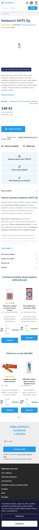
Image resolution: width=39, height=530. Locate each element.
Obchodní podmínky (9, 477)
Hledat (33, 8)
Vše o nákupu (6, 473)
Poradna (4, 489)
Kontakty (4, 497)
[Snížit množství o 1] (3, 121)
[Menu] (36, 3)
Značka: (28, 137)
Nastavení (19, 516)
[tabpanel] (10, 314)
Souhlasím (19, 523)
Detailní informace (7, 95)
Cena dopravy (6, 481)
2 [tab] (20, 417)
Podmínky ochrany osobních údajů (14, 485)
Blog (3, 493)
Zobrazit (9, 340)
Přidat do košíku (15, 129)
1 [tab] (18, 417)
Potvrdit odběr (19, 449)
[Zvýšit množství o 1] (11, 121)
